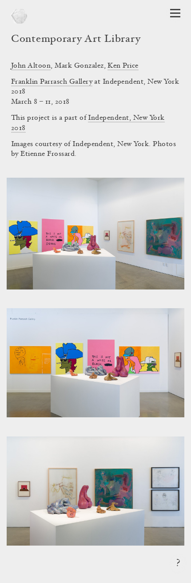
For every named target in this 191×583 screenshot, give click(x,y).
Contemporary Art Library (75, 39)
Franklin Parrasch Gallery (51, 82)
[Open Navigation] (175, 13)
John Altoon (31, 65)
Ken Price (122, 65)
